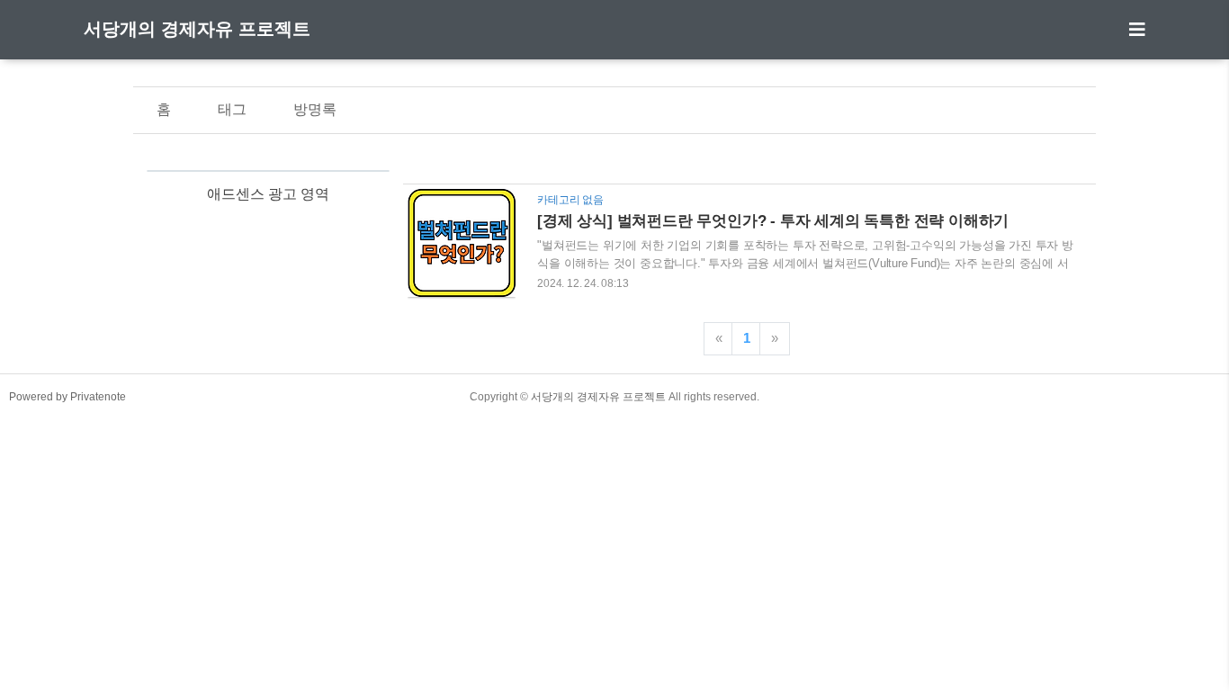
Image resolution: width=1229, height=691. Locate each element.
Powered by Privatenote (67, 396)
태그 (232, 109)
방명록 (314, 109)
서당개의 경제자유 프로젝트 (197, 29)
